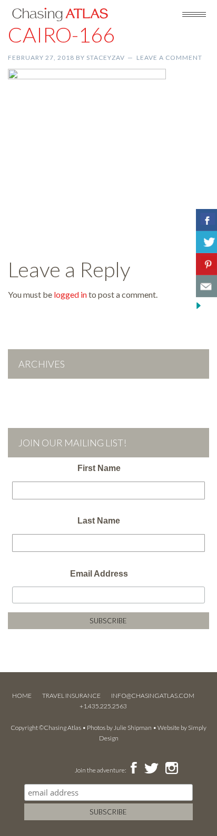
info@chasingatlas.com (152, 695)
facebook (133, 769)
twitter (151, 769)
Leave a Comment (169, 57)
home (22, 695)
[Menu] (194, 13)
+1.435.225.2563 (103, 706)
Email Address (99, 573)
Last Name (98, 520)
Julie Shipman (133, 728)
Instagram (171, 769)
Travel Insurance (71, 695)
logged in (70, 294)
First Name (99, 468)
